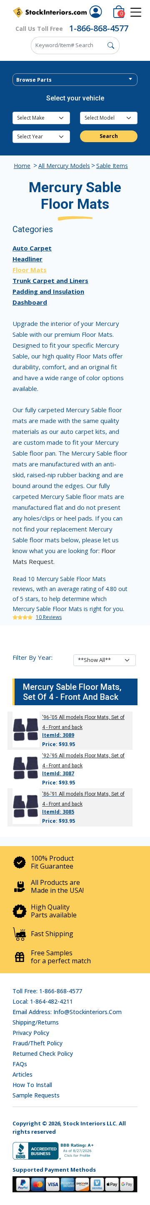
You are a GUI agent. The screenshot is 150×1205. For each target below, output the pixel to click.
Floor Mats (29, 270)
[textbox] (75, 80)
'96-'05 (50, 717)
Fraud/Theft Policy (37, 1043)
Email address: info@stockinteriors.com (67, 1012)
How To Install (32, 1085)
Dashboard (29, 302)
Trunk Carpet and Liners (50, 280)
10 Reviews (49, 617)
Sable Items (112, 166)
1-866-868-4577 (98, 28)
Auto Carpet (32, 248)
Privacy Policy (30, 1033)
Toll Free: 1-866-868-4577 (47, 991)
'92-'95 (50, 756)
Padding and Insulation (48, 291)
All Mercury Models (64, 166)
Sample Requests (36, 1095)
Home (22, 166)
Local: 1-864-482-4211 (42, 1001)
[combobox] (75, 79)
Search (109, 136)
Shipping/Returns (35, 1022)
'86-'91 (50, 794)
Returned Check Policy (42, 1053)
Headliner (27, 259)
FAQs (19, 1064)
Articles (22, 1074)
